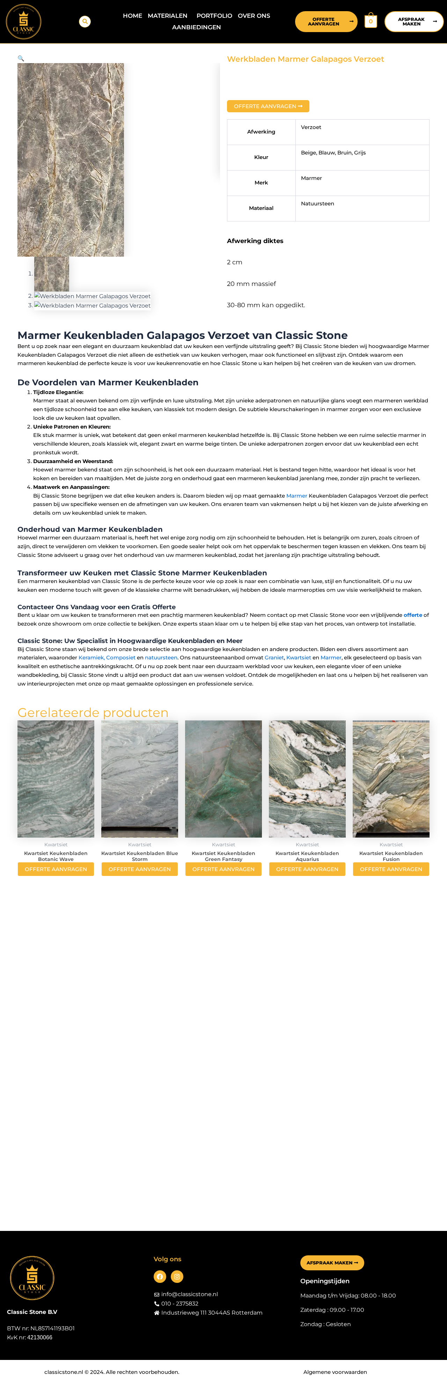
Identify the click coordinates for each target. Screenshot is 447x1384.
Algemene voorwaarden (335, 1372)
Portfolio (214, 15)
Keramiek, (92, 657)
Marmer (296, 495)
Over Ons (254, 15)
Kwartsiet (298, 657)
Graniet (274, 657)
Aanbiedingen (196, 27)
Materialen (168, 15)
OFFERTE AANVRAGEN (56, 869)
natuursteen (161, 657)
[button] (85, 22)
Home (132, 15)
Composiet (120, 657)
